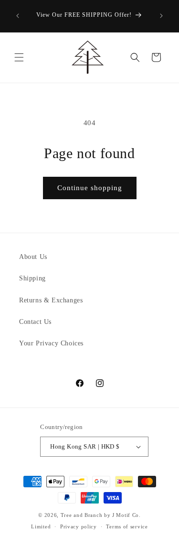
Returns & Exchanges (51, 300)
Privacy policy (78, 526)
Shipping (32, 278)
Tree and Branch (82, 515)
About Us (33, 256)
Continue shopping (89, 188)
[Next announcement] (161, 15)
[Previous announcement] (17, 15)
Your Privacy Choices (51, 343)
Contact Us (35, 321)
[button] (19, 57)
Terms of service (126, 526)
